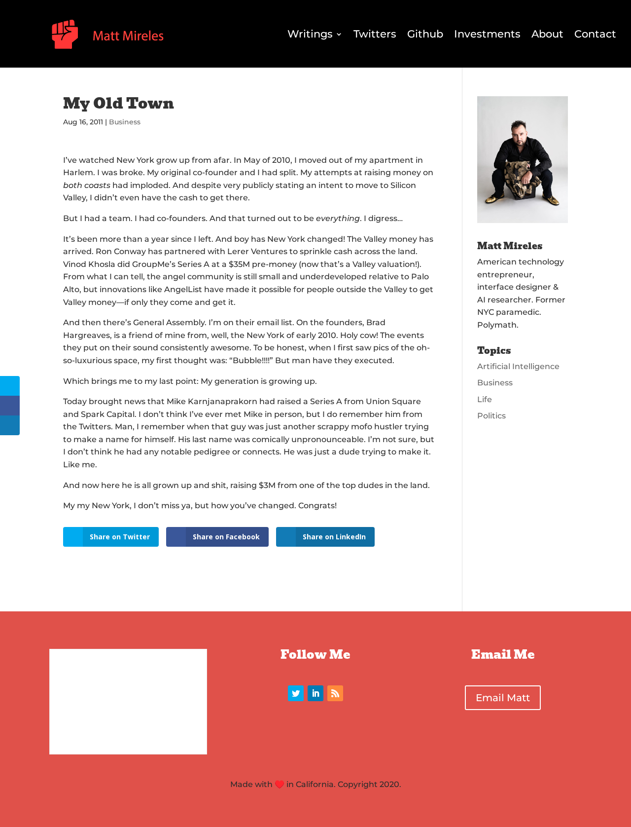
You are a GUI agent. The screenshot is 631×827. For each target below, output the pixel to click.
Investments (487, 34)
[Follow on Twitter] (296, 693)
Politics (491, 415)
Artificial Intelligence (518, 366)
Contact (595, 34)
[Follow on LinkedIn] (315, 693)
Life (484, 399)
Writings (310, 34)
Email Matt (503, 698)
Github (425, 34)
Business (124, 121)
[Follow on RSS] (335, 693)
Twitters (374, 34)
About (547, 34)
